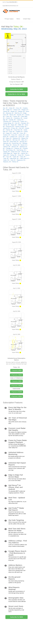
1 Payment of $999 (16, 370)
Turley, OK (22, 156)
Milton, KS (24, 140)
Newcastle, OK (7, 143)
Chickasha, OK (7, 121)
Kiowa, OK (14, 135)
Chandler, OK (12, 119)
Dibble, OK (21, 124)
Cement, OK (9, 118)
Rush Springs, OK (10, 150)
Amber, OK (11, 108)
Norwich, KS (24, 145)
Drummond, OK (10, 126)
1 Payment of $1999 (16, 391)
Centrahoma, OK (18, 118)
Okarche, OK (15, 146)
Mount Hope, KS (14, 141)
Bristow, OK (13, 114)
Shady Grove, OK (15, 151)
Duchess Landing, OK (20, 126)
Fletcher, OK (9, 130)
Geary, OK (11, 131)
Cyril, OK (17, 123)
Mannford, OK (16, 138)
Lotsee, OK (21, 136)
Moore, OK (6, 141)
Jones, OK (22, 133)
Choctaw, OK (15, 121)
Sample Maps (26, 19)
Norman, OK (16, 145)
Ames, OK (18, 108)
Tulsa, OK (8, 156)
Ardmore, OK (16, 109)
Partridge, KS (9, 148)
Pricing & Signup (9, 19)
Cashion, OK (16, 116)
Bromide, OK (20, 114)
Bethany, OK (21, 111)
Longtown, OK (13, 136)
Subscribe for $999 (16, 89)
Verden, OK (6, 160)
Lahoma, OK (21, 135)
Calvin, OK (9, 116)
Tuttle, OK (5, 158)
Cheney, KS (20, 119)
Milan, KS (8, 140)
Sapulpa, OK (6, 151)
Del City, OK (6, 124)
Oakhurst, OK (6, 146)
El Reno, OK (14, 128)
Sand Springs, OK (21, 150)
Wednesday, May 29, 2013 (14, 29)
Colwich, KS (23, 121)
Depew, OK (13, 124)
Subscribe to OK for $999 (16, 94)
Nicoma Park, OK (16, 143)
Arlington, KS (24, 109)
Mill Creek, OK (16, 140)
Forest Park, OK (18, 130)
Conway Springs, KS (8, 123)
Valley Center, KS (24, 158)
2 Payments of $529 (16, 375)
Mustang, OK (23, 141)
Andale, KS (9, 109)
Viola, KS (13, 160)
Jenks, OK (15, 133)
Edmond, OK (6, 128)
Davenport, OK (25, 123)
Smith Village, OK (7, 153)
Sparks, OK (16, 153)
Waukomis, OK (7, 161)
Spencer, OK (24, 153)
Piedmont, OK (17, 148)
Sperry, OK (6, 155)
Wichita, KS (15, 161)
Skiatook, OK (25, 151)
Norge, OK (8, 145)
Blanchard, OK (9, 113)
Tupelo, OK (15, 156)
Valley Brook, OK (14, 158)
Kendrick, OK (6, 135)
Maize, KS (8, 138)
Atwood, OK (6, 111)
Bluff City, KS (18, 113)
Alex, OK (5, 108)
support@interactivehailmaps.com (10, 5)
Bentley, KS (14, 111)
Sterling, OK (13, 155)
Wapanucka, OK (21, 160)
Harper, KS (9, 133)
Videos (18, 19)
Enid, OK (21, 128)
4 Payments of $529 (16, 396)
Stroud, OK (21, 155)
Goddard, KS (19, 131)
